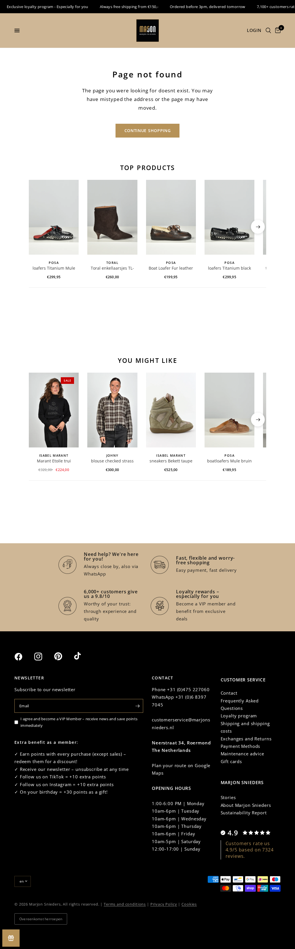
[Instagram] (43, 656)
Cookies (189, 904)
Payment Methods (240, 746)
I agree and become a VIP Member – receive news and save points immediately (78, 722)
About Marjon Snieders (246, 805)
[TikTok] (83, 656)
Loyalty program (239, 716)
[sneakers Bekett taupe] (171, 410)
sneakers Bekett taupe (171, 461)
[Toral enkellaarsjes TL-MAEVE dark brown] (112, 217)
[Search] (268, 30)
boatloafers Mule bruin (229, 461)
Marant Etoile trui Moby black (54, 461)
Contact (229, 693)
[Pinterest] (63, 656)
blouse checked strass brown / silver (112, 461)
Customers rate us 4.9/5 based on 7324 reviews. (250, 850)
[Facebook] (23, 656)
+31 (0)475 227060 (188, 689)
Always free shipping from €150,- (122, 6)
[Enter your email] (137, 706)
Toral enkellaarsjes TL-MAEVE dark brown (112, 268)
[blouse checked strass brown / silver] (112, 410)
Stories (228, 797)
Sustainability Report (244, 812)
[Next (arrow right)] (258, 227)
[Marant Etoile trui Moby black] (54, 410)
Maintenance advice (242, 753)
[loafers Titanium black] (229, 217)
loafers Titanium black (229, 268)
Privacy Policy (163, 904)
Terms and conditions (125, 904)
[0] (277, 30)
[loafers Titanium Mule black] (54, 217)
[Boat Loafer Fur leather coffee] (171, 217)
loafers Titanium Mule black (54, 268)
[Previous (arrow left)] (37, 227)
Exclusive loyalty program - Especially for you (41, 6)
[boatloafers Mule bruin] (229, 410)
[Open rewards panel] (11, 938)
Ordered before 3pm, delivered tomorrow (201, 6)
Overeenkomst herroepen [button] (40, 918)
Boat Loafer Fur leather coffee (171, 268)
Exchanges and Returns (246, 739)
